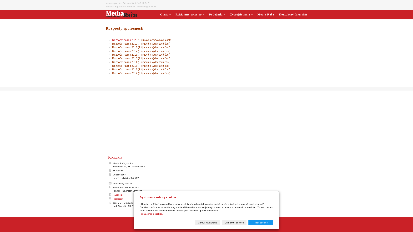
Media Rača (265, 14)
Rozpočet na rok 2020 (124, 40)
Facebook (118, 194)
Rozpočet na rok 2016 (125, 54)
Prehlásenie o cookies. (151, 214)
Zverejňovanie (240, 14)
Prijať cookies (261, 222)
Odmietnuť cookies (234, 222)
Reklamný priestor (189, 14)
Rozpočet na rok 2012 (124, 69)
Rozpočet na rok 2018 (125, 47)
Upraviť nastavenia (207, 222)
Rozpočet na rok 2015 (125, 58)
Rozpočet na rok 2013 (125, 65)
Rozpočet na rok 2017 (125, 51)
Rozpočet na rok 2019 (124, 43)
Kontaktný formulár (293, 14)
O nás (164, 14)
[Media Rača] (122, 14)
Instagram (118, 199)
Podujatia (216, 14)
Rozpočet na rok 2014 (124, 62)
